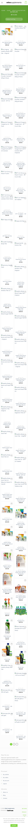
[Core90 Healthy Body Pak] (7, 248)
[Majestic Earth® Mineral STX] (7, 556)
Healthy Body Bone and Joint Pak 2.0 (21, 356)
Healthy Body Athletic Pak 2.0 (7, 305)
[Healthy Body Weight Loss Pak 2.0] (7, 532)
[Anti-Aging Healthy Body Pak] (7, 32)
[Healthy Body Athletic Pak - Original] (21, 273)
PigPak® (7, 614)
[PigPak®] (7, 604)
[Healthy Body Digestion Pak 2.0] (21, 417)
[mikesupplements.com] (14, 2)
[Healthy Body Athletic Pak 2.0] (7, 295)
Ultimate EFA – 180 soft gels (7, 707)
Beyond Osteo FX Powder (20, 66)
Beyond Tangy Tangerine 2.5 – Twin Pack (7, 140)
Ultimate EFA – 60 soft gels (7, 730)
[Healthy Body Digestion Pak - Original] (7, 413)
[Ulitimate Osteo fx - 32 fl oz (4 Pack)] (21, 679)
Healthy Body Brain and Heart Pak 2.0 (7, 400)
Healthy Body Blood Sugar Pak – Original (21, 309)
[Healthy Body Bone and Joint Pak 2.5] (7, 366)
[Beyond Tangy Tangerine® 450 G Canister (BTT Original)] (21, 153)
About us (5, 792)
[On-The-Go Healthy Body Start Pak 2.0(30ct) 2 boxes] (7, 579)
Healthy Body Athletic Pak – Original (20, 284)
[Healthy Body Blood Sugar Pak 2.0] (7, 318)
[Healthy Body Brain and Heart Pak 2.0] (7, 390)
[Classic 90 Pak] (21, 227)
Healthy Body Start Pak (7, 448)
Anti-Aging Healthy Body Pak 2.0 (21, 43)
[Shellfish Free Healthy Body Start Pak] (7, 671)
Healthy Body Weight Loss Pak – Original (21, 524)
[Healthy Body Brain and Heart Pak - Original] (21, 369)
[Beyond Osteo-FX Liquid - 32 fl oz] (7, 105)
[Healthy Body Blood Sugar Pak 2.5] (21, 322)
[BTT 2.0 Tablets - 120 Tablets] (21, 204)
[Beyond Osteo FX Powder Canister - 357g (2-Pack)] (21, 79)
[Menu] (2, 2)
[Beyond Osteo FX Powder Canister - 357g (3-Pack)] (7, 80)
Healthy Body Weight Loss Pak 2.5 (21, 548)
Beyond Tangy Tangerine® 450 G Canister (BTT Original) (20, 165)
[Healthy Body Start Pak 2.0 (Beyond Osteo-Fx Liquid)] (7, 484)
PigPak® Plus (20, 620)
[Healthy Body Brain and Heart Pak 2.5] (21, 394)
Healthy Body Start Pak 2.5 (7, 520)
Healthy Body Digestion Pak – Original (7, 424)
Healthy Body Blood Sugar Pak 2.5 (21, 333)
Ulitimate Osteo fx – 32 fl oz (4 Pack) (21, 690)
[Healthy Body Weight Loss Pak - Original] (21, 513)
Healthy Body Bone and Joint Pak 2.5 (7, 377)
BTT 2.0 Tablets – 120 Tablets (20, 214)
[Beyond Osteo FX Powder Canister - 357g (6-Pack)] (21, 104)
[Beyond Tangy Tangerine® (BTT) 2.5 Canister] (7, 153)
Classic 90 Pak (20, 237)
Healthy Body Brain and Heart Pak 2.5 (21, 404)
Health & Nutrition (18, 10)
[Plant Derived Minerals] (7, 626)
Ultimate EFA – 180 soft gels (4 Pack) (21, 713)
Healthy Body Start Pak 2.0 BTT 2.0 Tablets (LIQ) (21, 500)
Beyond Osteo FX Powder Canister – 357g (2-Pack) (21, 90)
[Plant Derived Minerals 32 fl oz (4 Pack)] (21, 633)
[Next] (17, 744)
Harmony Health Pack (7, 282)
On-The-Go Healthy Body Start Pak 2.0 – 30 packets (21, 572)
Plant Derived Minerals (7, 637)
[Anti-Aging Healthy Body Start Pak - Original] (7, 56)
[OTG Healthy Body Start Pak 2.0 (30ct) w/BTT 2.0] (21, 586)
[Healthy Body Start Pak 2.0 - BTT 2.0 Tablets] (21, 464)
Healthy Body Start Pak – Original (21, 451)
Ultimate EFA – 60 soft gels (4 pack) (21, 737)
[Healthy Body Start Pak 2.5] (7, 509)
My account (6, 780)
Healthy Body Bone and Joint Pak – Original (7, 353)
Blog (4, 795)
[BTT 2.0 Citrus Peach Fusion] (7, 178)
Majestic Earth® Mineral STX (7, 566)
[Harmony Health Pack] (7, 271)
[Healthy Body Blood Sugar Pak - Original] (21, 297)
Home (3, 10)
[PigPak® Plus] (21, 611)
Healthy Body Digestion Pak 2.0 (20, 427)
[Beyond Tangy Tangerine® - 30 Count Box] (21, 128)
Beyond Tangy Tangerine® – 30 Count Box (21, 140)
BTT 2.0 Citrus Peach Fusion (7, 188)
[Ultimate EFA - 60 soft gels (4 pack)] (21, 726)
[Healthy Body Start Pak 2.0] (7, 461)
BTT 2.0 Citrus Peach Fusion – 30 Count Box (20, 190)
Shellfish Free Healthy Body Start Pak (7, 683)
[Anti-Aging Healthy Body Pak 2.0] (21, 32)
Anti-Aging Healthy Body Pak (7, 43)
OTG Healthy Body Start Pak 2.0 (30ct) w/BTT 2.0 (21, 597)
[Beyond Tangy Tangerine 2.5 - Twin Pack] (7, 128)
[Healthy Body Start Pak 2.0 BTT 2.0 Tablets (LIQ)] (21, 488)
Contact (5, 798)
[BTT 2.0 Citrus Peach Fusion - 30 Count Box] (21, 179)
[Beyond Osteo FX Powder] (21, 56)
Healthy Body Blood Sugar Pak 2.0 (7, 329)
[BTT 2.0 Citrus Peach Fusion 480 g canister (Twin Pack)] (7, 201)
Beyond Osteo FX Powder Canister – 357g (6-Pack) (21, 115)
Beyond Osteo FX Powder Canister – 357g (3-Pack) (7, 92)
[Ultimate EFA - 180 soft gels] (7, 696)
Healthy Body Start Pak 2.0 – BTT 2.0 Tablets (21, 475)
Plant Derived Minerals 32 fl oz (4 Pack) (21, 644)
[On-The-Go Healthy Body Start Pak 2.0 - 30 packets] (21, 561)
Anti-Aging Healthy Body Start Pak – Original (7, 67)
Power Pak (7, 659)
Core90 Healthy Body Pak (7, 258)
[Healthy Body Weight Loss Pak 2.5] (21, 538)
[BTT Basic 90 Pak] (7, 226)
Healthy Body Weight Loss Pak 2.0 (7, 543)
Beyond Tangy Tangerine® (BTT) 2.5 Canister (7, 164)
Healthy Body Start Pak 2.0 (7, 472)
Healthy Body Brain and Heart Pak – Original (21, 380)
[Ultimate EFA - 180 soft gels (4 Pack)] (21, 703)
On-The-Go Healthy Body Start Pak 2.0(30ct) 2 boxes (7, 591)
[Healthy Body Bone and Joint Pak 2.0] (21, 345)
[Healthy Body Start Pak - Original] (21, 440)
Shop (8, 10)
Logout (5, 783)
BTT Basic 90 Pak (7, 236)
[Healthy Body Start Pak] (7, 438)
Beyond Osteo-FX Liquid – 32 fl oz (7, 115)
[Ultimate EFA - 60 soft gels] (7, 720)
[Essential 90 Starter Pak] (21, 249)
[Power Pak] (7, 649)
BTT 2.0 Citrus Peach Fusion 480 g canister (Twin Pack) (7, 212)
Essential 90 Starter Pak (21, 260)
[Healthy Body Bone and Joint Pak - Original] (7, 341)
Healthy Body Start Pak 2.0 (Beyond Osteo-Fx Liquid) (7, 496)
